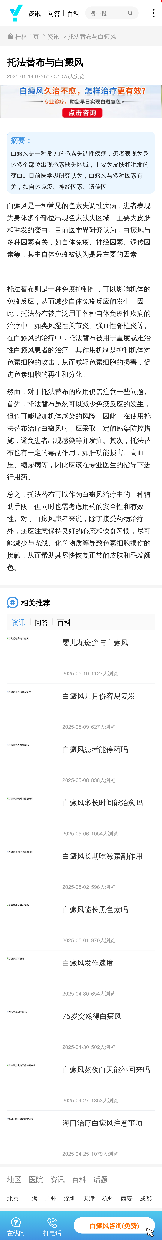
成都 (146, 1198)
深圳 (70, 1198)
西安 (127, 1198)
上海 (32, 1198)
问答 (53, 13)
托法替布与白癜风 (92, 36)
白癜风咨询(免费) (114, 1225)
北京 (13, 1198)
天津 (89, 1198)
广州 (51, 1198)
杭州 (108, 1198)
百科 (73, 13)
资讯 (34, 13)
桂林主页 (27, 36)
